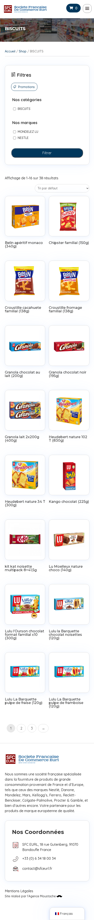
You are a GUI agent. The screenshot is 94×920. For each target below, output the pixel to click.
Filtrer (47, 153)
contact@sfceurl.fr (37, 868)
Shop (22, 51)
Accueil (10, 51)
